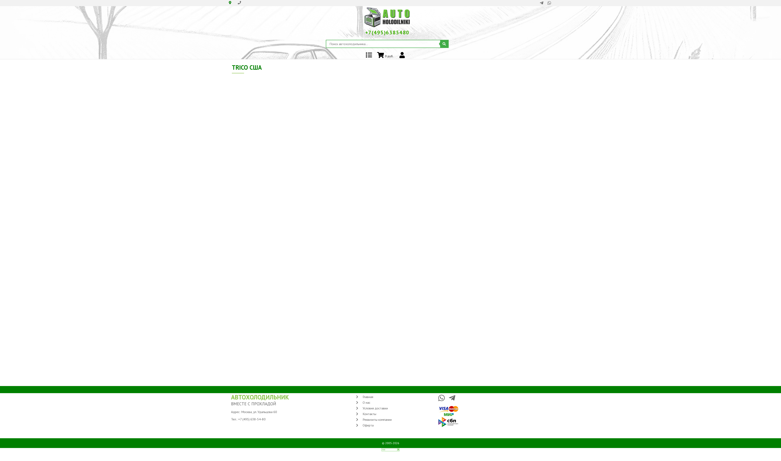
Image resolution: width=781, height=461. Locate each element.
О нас (366, 402)
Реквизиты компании (377, 420)
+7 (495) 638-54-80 (252, 419)
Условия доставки (375, 408)
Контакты (369, 414)
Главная (368, 397)
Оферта (368, 425)
